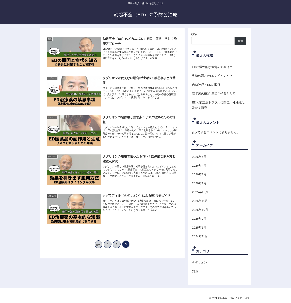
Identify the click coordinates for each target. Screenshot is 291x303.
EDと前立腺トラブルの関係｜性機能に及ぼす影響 (218, 105)
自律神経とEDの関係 (206, 84)
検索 (194, 34)
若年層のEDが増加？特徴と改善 (214, 93)
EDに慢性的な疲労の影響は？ (212, 67)
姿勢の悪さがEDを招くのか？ (212, 75)
